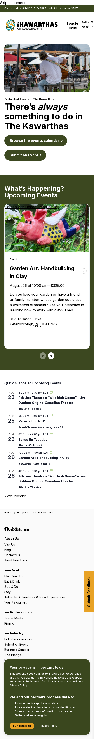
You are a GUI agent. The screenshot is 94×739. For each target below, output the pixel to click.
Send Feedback (16, 560)
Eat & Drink (12, 581)
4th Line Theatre (29, 408)
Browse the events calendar (34, 140)
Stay (7, 592)
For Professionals (18, 612)
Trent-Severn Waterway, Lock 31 (40, 427)
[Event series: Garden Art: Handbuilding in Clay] (51, 452)
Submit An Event (16, 644)
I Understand (22, 725)
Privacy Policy (18, 685)
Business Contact (16, 650)
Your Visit (11, 570)
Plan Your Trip (14, 576)
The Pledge (13, 655)
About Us (11, 538)
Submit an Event (24, 155)
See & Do (11, 586)
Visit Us (9, 544)
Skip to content (12, 2)
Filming (9, 623)
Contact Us (12, 555)
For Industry (13, 633)
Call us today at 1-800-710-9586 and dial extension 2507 (41, 8)
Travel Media (13, 618)
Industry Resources (18, 639)
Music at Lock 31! (31, 421)
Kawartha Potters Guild (34, 463)
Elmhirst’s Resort (30, 445)
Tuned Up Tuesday (32, 439)
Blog (7, 550)
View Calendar (15, 496)
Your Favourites (15, 602)
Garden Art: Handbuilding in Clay (43, 458)
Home (8, 512)
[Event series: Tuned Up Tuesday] (51, 434)
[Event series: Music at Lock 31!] (51, 415)
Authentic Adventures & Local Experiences (35, 597)
